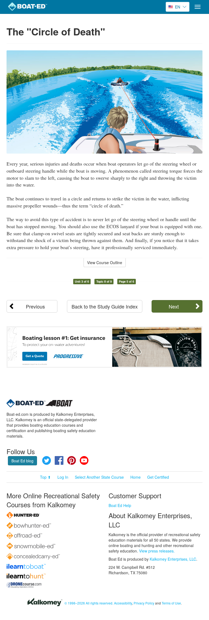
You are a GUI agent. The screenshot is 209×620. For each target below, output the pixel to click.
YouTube (84, 460)
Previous (35, 306)
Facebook (59, 460)
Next (174, 306)
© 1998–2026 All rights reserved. (88, 603)
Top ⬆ (45, 477)
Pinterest (71, 460)
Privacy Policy (144, 603)
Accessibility (123, 603)
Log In (62, 477)
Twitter (46, 460)
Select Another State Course (99, 477)
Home (135, 477)
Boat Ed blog (22, 460)
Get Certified (158, 477)
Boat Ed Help (120, 505)
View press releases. (157, 551)
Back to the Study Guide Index (105, 306)
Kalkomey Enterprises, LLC (173, 559)
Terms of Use (171, 603)
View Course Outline (104, 262)
